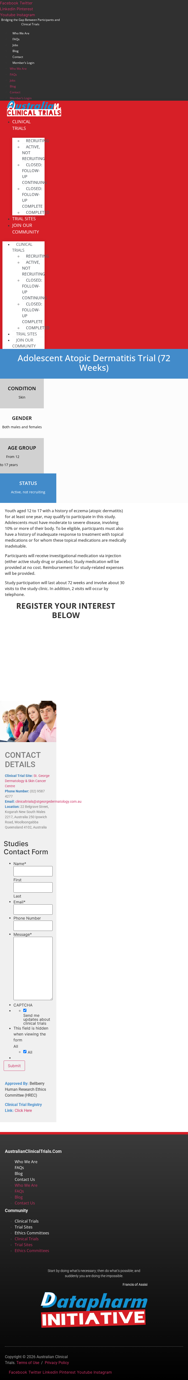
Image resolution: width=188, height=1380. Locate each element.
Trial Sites (24, 1227)
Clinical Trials (21, 125)
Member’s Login (23, 63)
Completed (37, 212)
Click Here (23, 1110)
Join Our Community (25, 228)
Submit (14, 1065)
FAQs (16, 39)
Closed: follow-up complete (32, 197)
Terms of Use (27, 1362)
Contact (17, 57)
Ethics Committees (32, 1233)
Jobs (15, 45)
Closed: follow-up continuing (34, 173)
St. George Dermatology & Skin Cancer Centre (27, 781)
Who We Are (20, 33)
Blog (15, 51)
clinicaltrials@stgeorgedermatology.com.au (48, 801)
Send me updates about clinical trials (36, 1019)
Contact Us (25, 1179)
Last (17, 896)
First (17, 880)
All (30, 1052)
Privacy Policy (57, 1362)
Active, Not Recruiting (33, 152)
